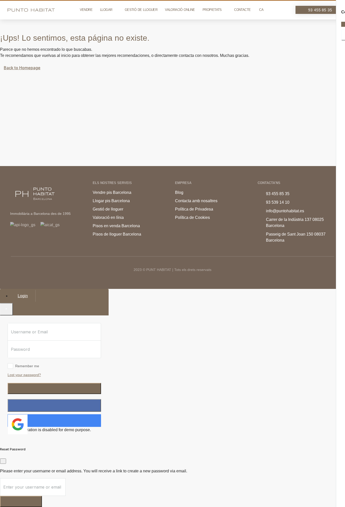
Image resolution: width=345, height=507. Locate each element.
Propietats (212, 10)
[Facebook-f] (46, 239)
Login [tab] (23, 296)
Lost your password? (24, 375)
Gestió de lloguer (141, 10)
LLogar (106, 10)
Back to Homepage (22, 67)
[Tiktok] (12, 239)
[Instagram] (21, 239)
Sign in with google (42, 420)
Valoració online (180, 10)
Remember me (27, 366)
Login (54, 388)
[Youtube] (29, 239)
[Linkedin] (38, 239)
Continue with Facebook (54, 405)
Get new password (21, 501)
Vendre (86, 10)
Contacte (242, 10)
